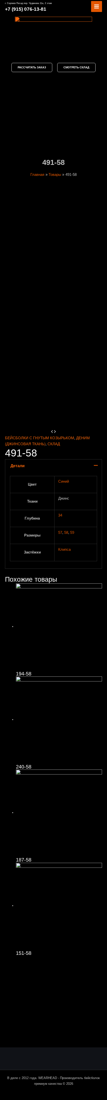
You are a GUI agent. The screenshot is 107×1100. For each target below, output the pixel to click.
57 (60, 533)
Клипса (64, 549)
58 (66, 533)
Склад (54, 444)
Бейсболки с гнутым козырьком (39, 438)
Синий (63, 481)
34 (60, 515)
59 (72, 533)
